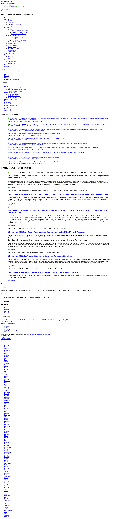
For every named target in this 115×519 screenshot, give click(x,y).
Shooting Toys (12, 47)
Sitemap (39, 334)
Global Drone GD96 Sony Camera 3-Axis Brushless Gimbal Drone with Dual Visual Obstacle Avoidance (46, 232)
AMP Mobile (46, 334)
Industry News (12, 63)
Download (7, 55)
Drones (10, 29)
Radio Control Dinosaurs (19, 40)
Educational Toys (13, 45)
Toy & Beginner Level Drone (20, 30)
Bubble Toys (11, 51)
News (6, 60)
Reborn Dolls (12, 43)
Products (6, 27)
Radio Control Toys (13, 35)
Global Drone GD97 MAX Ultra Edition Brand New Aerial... (25, 121)
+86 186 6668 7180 (6, 1)
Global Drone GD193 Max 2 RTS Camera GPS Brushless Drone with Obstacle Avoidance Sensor (43, 272)
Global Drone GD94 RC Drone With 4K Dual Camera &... (25, 158)
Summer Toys (12, 50)
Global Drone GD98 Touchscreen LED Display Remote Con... (26, 144)
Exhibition (11, 21)
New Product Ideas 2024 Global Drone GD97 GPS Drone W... (26, 149)
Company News (12, 61)
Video (9, 58)
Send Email (4, 337)
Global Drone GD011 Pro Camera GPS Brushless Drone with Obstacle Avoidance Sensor (40, 256)
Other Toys (11, 53)
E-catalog (10, 56)
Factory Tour (11, 26)
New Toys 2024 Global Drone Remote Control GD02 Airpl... (25, 154)
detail (13, 187)
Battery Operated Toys (14, 48)
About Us (7, 19)
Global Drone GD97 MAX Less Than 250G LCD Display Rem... (27, 126)
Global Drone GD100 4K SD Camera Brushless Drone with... (25, 135)
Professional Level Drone (19, 34)
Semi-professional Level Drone (20, 32)
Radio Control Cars (17, 37)
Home (6, 18)
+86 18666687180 (6, 339)
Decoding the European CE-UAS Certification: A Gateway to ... (27, 297)
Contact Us (7, 66)
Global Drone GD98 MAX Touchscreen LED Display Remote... (26, 130)
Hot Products (32, 334)
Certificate (11, 22)
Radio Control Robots (18, 39)
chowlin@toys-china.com (8, 3)
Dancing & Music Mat (14, 42)
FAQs (6, 64)
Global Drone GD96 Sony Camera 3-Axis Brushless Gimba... (25, 163)
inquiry (10, 187)
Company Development (14, 24)
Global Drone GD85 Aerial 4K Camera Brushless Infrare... (24, 140)
